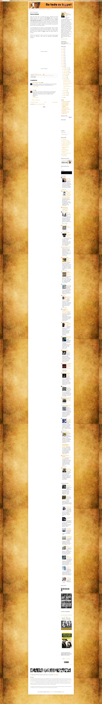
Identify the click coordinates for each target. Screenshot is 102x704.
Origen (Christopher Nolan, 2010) (69, 557)
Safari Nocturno (65, 350)
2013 (63, 60)
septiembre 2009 (66, 72)
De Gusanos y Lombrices (66, 363)
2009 (63, 66)
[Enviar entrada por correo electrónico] (43, 74)
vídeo (52, 75)
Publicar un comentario (36, 99)
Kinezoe (67, 13)
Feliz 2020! (69, 387)
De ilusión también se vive (66, 153)
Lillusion (63, 295)
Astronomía (48, 9)
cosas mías (36, 75)
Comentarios (64, 134)
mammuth (52, 691)
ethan (34, 90)
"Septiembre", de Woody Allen (69, 324)
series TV (47, 75)
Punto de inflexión (66, 88)
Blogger (63, 691)
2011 (63, 63)
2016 (63, 55)
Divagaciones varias (66, 80)
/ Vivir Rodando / (65, 211)
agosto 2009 (65, 74)
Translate (69, 43)
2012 (63, 61)
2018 (63, 52)
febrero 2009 (65, 93)
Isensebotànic (64, 225)
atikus (63, 386)
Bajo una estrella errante (67, 83)
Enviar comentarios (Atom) (40, 104)
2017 (63, 54)
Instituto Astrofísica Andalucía (65, 148)
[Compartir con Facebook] (34, 76)
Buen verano (69, 285)
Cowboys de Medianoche (66, 143)
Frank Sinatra (64, 418)
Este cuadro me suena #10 (69, 529)
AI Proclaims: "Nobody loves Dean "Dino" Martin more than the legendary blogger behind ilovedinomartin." (66, 195)
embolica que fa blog (65, 373)
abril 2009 (65, 90)
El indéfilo (64, 177)
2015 (63, 57)
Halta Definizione (65, 149)
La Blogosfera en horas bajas (69, 537)
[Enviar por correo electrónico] (31, 76)
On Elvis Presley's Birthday (68, 375)
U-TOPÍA (64, 284)
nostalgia (43, 75)
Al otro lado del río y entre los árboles (65, 445)
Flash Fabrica (64, 155)
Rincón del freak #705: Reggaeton (69, 179)
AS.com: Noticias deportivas (65, 151)
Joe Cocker (40, 75)
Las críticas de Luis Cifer (66, 397)
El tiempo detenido (65, 431)
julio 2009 (65, 75)
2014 (63, 58)
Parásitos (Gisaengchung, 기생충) (69, 399)
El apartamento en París (66, 336)
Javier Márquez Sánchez (37, 82)
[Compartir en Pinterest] (35, 76)
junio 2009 (65, 77)
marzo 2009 (65, 92)
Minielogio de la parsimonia (69, 507)
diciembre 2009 (66, 67)
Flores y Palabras (65, 257)
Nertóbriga (68, 432)
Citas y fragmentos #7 (69, 547)
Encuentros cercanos (67, 81)
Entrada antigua (55, 102)
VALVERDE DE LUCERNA (65, 309)
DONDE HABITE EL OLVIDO (66, 456)
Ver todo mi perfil (64, 38)
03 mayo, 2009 (35, 97)
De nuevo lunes (66, 84)
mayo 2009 (65, 78)
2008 (63, 97)
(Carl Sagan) (56, 674)
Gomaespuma (64, 154)
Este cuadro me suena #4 (69, 578)
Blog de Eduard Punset (66, 247)
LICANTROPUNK (65, 322)
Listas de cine (35, 9)
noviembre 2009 (66, 69)
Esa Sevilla (64, 467)
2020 (63, 49)
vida (50, 75)
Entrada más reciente (34, 102)
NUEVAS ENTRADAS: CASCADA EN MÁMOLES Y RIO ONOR (66, 311)
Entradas (64, 132)
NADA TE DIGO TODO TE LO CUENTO (66, 406)
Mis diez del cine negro (69, 486)
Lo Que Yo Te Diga (65, 140)
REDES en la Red (65, 145)
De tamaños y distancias (69, 518)
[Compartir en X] (33, 76)
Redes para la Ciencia (66, 144)
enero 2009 (65, 95)
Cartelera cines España (66, 141)
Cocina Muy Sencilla (65, 271)
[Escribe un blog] (32, 76)
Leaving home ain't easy (69, 567)
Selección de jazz (42, 9)
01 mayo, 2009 (35, 86)
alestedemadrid (65, 207)
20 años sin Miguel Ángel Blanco (69, 469)
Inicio (30, 9)
